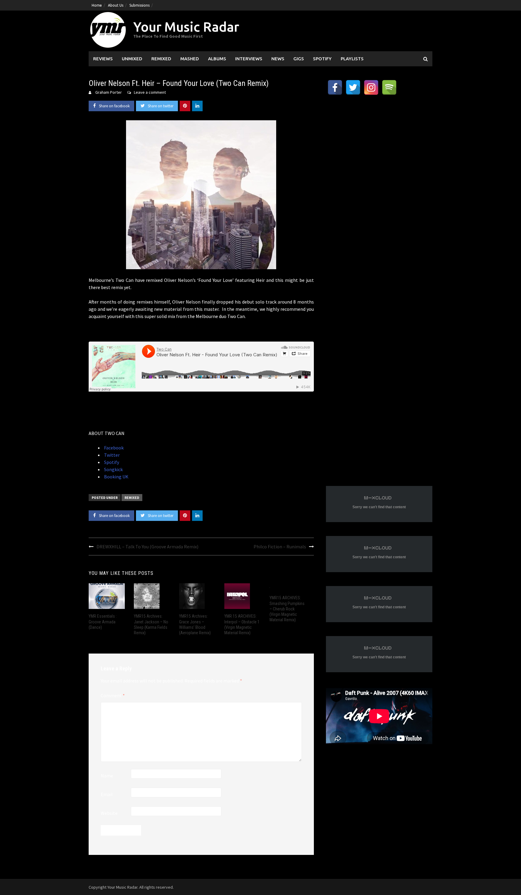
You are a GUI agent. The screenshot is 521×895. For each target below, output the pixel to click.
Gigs (298, 58)
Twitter (111, 455)
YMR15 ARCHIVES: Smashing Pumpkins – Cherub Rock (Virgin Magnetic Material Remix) (287, 608)
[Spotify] (389, 87)
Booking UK (115, 477)
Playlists (352, 58)
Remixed (161, 58)
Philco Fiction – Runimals (280, 547)
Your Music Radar (186, 26)
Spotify (322, 58)
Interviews (248, 58)
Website (109, 813)
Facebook (113, 448)
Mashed (189, 58)
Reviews (103, 58)
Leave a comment (150, 92)
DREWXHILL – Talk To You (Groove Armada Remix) (147, 547)
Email (107, 794)
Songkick (113, 469)
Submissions (139, 5)
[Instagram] (371, 87)
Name (107, 776)
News (277, 58)
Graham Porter (108, 92)
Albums (217, 58)
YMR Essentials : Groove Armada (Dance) (103, 621)
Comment (113, 695)
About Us (115, 5)
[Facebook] (335, 87)
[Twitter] (353, 87)
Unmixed (132, 58)
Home (97, 5)
